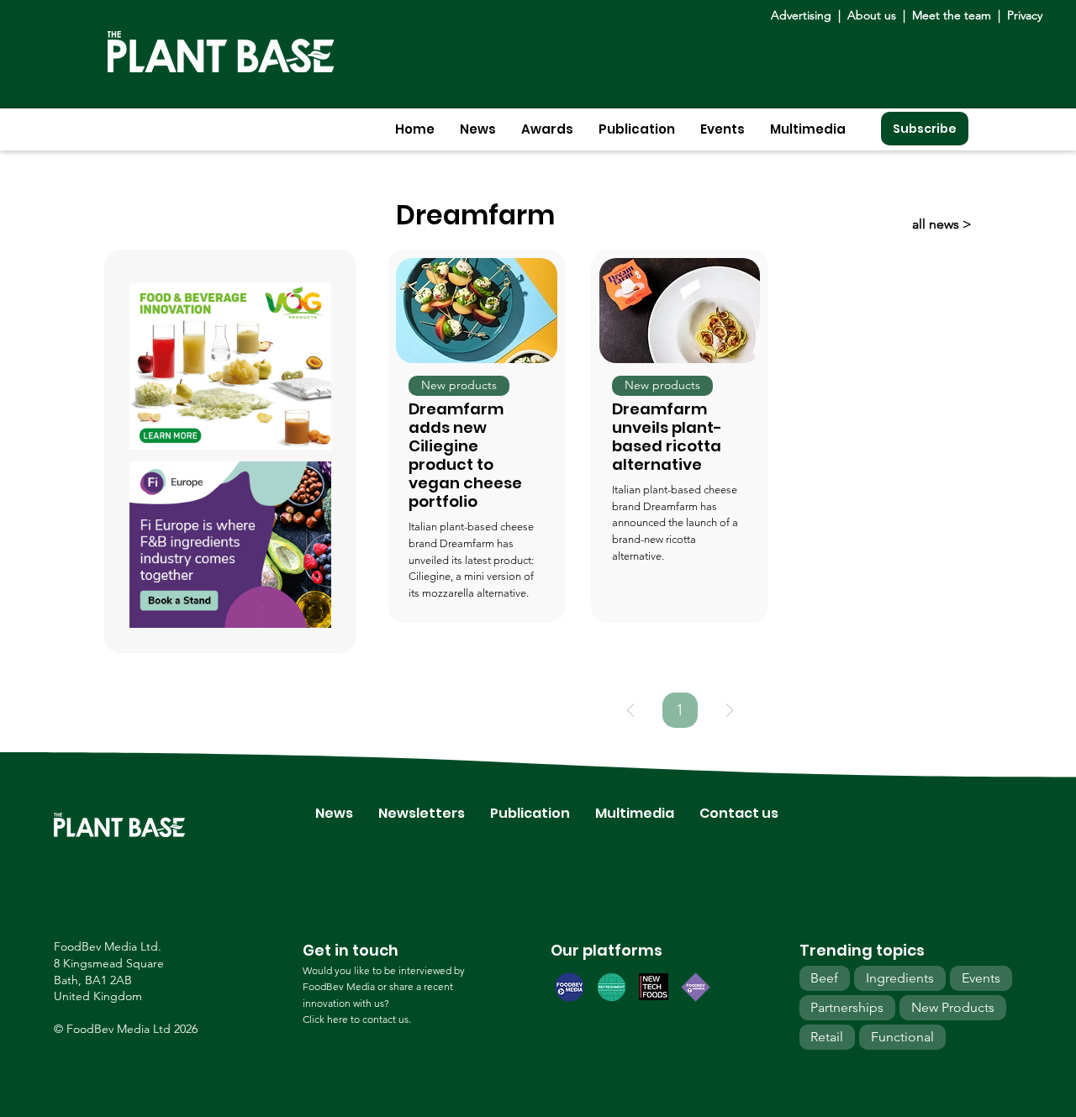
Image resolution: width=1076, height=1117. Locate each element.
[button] (478, 129)
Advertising (804, 15)
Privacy (1024, 15)
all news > (942, 224)
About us (873, 15)
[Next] (729, 710)
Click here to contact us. (357, 1019)
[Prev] (630, 710)
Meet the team (951, 15)
